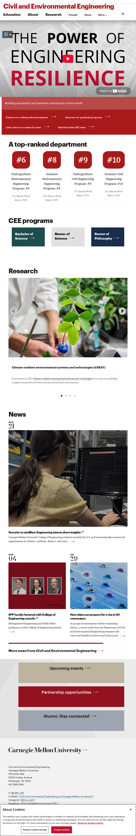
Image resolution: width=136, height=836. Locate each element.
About (33, 14)
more (101, 14)
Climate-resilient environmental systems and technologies (63, 379)
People (73, 14)
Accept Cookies (61, 829)
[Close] (130, 809)
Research (53, 14)
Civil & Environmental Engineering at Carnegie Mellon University (56, 796)
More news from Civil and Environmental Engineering (52, 650)
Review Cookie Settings (35, 829)
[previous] (13, 311)
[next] (122, 311)
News (87, 14)
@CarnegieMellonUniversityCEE (39, 803)
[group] (68, 334)
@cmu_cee (28, 800)
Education (12, 14)
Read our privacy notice (90, 823)
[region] (68, 335)
